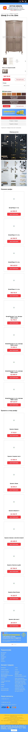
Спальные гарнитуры (5, 681)
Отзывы (2, 658)
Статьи (2, 659)
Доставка (3, 654)
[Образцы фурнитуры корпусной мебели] (14, 147)
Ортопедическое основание (21, 679)
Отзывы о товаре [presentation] (13, 121)
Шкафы (7, 13)
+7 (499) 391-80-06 (5, 702)
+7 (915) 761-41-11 (5, 699)
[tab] (13, 118)
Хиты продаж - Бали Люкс (20, 682)
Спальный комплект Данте (20, 684)
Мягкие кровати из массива (7, 675)
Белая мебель (4, 676)
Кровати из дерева (5, 671)
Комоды (2, 684)
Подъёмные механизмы (20, 681)
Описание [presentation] (13, 118)
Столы (16, 667)
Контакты (3, 661)
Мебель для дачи (4, 669)
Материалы (3, 656)
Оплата (2, 655)
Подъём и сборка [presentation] (13, 124)
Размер (4, 83)
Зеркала (16, 673)
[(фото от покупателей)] (5, 71)
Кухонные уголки (4, 690)
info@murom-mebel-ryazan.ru (8, 704)
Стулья (16, 669)
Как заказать (3, 652)
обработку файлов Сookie (6, 726)
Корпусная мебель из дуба (20, 676)
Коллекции (3, 667)
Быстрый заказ (20, 79)
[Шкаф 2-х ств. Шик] (14, 37)
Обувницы (17, 671)
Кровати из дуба (18, 674)
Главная (3, 13)
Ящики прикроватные (19, 678)
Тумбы (2, 686)
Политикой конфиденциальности (14, 727)
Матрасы (3, 678)
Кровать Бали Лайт (19, 685)
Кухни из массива (4, 688)
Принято (14, 730)
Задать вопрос (7, 91)
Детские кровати (4, 674)
